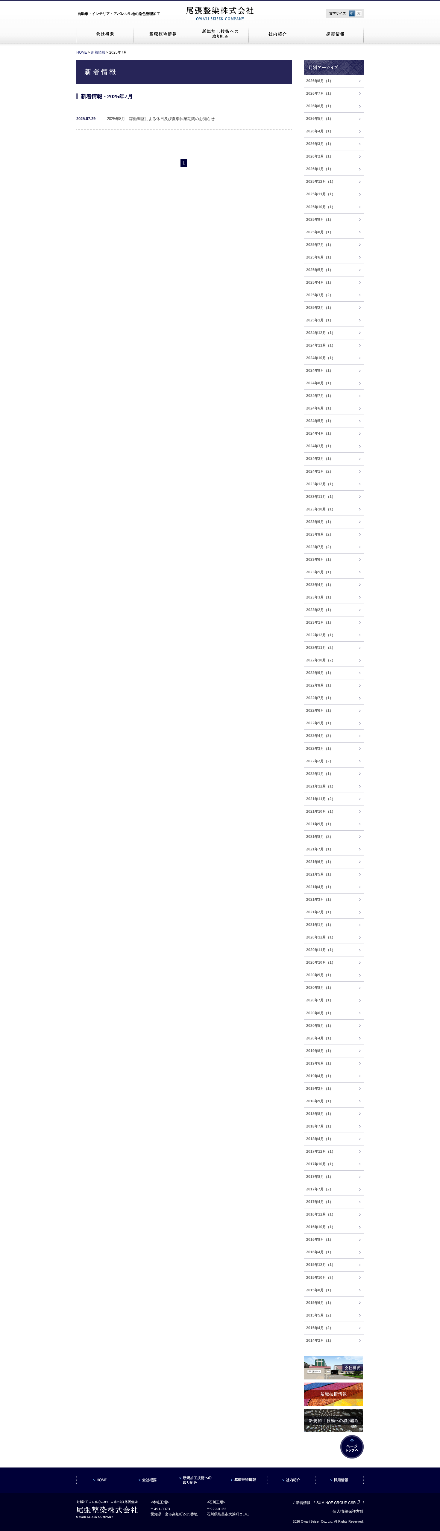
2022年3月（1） (319, 748)
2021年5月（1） (319, 874)
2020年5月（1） (319, 1026)
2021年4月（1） (319, 887)
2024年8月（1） (319, 383)
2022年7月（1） (319, 698)
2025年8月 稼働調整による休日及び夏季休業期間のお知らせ (161, 119)
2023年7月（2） (319, 547)
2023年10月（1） (320, 509)
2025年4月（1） (319, 282)
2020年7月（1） (319, 1000)
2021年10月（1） (320, 811)
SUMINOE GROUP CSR (336, 1503)
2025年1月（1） (319, 320)
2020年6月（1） (319, 1013)
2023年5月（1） (319, 572)
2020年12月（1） (320, 937)
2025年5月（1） (319, 270)
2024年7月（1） (319, 396)
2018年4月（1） (319, 1139)
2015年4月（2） (319, 1328)
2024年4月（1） (319, 433)
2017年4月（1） (319, 1202)
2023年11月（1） (320, 497)
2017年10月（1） (320, 1164)
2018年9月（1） (319, 1101)
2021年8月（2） (319, 837)
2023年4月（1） (319, 585)
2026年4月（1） (319, 131)
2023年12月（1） (320, 484)
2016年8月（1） (319, 1239)
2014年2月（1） (319, 1340)
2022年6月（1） (319, 710)
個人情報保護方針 (348, 1511)
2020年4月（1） (319, 1038)
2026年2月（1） (319, 156)
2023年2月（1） (319, 610)
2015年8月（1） (319, 1290)
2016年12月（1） (320, 1214)
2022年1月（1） (319, 774)
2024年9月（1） (319, 370)
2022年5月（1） (319, 723)
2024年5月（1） (319, 421)
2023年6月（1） (319, 559)
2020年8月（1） (319, 988)
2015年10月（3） (320, 1277)
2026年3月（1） (319, 144)
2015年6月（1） (319, 1303)
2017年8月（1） (319, 1177)
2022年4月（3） (319, 736)
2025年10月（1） (320, 207)
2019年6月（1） (319, 1063)
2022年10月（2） (320, 660)
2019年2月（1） (319, 1088)
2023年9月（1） (319, 522)
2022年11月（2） (320, 648)
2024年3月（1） (319, 446)
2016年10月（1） (320, 1227)
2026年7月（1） (319, 93)
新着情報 (98, 52)
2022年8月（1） (319, 685)
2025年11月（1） (320, 194)
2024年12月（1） (320, 333)
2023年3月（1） (319, 597)
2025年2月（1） (319, 308)
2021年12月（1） (320, 786)
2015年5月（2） (319, 1315)
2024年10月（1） (320, 358)
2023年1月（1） (319, 622)
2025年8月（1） (319, 232)
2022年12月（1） (320, 635)
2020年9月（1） (319, 975)
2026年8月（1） (319, 81)
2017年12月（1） (320, 1151)
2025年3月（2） (319, 295)
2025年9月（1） (319, 219)
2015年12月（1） (320, 1265)
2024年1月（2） (319, 471)
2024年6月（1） (319, 408)
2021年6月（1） (319, 862)
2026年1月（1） (319, 169)
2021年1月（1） (319, 925)
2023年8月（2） (319, 534)
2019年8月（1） (319, 1051)
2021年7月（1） (319, 849)
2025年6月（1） (319, 257)
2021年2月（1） (319, 912)
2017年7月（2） (319, 1189)
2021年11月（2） (320, 799)
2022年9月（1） (319, 673)
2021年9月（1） (319, 824)
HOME (81, 52)
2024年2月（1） (319, 459)
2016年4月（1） (319, 1252)
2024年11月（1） (320, 345)
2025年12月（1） (320, 181)
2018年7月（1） (319, 1126)
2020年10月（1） (320, 962)
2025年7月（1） (319, 245)
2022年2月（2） (319, 761)
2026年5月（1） (319, 119)
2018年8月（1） (319, 1114)
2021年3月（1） (319, 899)
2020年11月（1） (320, 950)
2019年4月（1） (319, 1076)
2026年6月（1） (319, 106)
